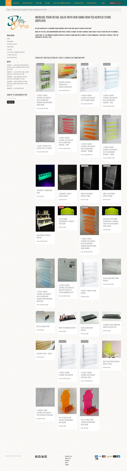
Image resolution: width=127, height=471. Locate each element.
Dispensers (16, 3)
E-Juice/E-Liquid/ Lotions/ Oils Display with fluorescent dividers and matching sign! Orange (88, 243)
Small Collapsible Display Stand (109, 194)
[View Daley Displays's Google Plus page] (42, 456)
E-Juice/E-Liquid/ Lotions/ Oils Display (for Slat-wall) (88, 375)
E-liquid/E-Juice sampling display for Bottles (111, 326)
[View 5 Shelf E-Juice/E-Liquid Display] (89, 273)
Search (67, 460)
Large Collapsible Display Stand (87, 194)
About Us (68, 458)
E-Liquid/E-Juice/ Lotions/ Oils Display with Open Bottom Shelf (45, 412)
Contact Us (68, 456)
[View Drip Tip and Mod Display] (67, 317)
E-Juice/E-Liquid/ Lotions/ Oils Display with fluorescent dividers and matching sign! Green (44, 100)
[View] (45, 176)
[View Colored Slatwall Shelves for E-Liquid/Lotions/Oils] (67, 70)
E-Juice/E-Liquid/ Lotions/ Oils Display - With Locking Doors (88, 97)
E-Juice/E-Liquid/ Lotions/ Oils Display (66, 373)
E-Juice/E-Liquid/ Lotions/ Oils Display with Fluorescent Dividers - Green (110, 151)
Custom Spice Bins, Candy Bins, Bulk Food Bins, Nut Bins (18, 73)
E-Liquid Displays (79, 3)
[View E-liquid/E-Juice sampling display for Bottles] (111, 316)
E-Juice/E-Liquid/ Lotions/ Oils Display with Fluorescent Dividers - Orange (88, 147)
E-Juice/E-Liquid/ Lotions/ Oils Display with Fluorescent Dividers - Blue (110, 99)
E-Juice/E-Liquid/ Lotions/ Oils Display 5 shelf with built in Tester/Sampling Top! (66, 289)
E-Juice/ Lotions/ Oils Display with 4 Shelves (44, 147)
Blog (66, 462)
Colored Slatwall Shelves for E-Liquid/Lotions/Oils (65, 84)
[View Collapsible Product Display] (45, 218)
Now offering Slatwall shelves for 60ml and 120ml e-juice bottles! (17, 83)
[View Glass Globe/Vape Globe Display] (111, 267)
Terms (67, 465)
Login (103, 3)
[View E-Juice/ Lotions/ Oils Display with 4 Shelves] (45, 128)
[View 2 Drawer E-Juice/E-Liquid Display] (67, 177)
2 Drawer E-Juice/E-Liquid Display (65, 194)
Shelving (47, 3)
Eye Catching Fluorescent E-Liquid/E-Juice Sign (67, 221)
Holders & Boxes (27, 3)
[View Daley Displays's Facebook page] (36, 456)
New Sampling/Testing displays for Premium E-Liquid (17, 78)
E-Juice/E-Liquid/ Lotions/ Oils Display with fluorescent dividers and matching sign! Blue (44, 296)
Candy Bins (38, 3)
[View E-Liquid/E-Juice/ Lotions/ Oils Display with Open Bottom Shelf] (45, 397)
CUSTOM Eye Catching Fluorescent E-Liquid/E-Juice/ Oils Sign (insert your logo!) (111, 222)
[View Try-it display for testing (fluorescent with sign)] (67, 401)
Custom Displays (92, 3)
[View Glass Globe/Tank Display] (89, 317)
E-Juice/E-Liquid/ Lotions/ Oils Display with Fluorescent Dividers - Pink (66, 141)
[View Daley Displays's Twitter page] (39, 456)
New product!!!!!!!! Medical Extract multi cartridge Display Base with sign (18, 67)
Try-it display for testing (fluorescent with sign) (66, 420)
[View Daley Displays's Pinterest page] (45, 456)
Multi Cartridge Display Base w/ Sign (111, 362)
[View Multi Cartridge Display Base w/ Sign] (111, 349)
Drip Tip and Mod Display (67, 328)
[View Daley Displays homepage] (19, 21)
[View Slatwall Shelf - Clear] (45, 345)
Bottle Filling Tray (43, 326)
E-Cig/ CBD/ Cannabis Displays (62, 3)
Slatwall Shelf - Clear (44, 353)
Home (8, 3)
